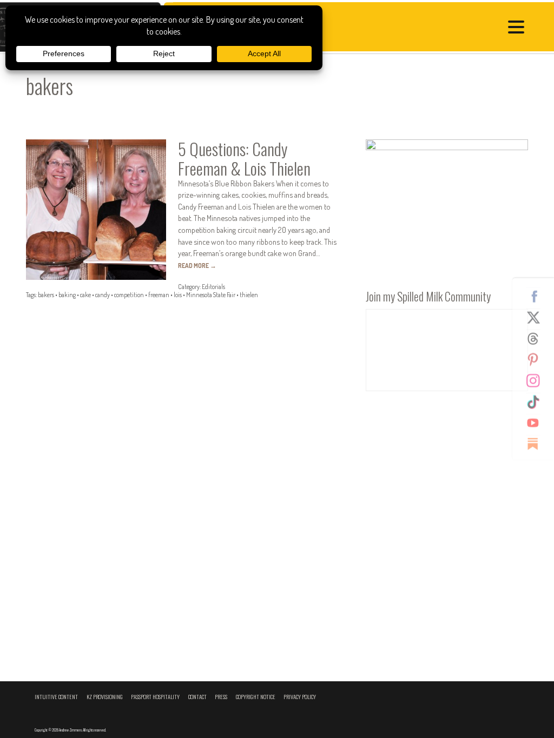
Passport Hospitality (155, 697)
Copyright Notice (255, 697)
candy (102, 295)
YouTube (537, 423)
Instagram (537, 381)
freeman (158, 295)
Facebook (537, 296)
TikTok (537, 402)
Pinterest (537, 359)
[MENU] (519, 28)
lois (178, 295)
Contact (197, 697)
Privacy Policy (299, 697)
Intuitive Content (56, 697)
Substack (537, 444)
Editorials (213, 287)
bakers (46, 295)
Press (221, 697)
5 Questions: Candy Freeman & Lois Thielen (244, 158)
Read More (197, 265)
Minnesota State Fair (210, 295)
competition (129, 295)
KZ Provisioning (105, 697)
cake (85, 295)
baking (67, 295)
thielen (249, 295)
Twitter (537, 317)
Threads (537, 338)
